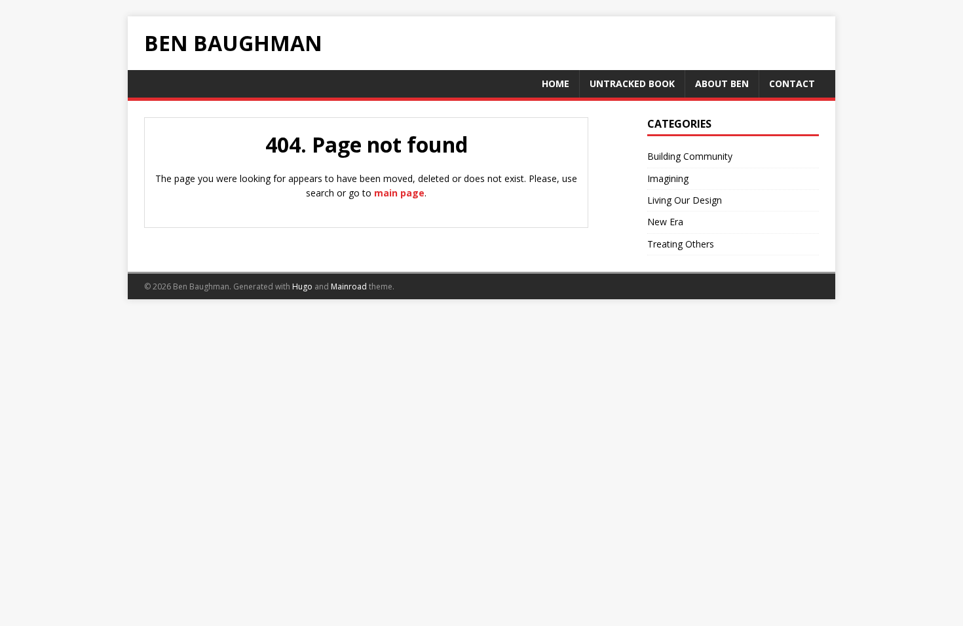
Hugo (302, 286)
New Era (665, 221)
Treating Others (680, 244)
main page (399, 193)
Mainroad (349, 286)
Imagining (668, 178)
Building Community (689, 156)
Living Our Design (684, 200)
